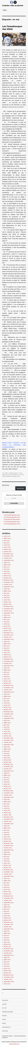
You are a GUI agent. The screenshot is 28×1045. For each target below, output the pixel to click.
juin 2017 (6, 777)
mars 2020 (7, 705)
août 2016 (7, 799)
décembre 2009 (8, 975)
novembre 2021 (8, 661)
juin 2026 (7, 540)
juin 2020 (7, 698)
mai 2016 (6, 806)
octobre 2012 (8, 900)
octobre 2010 (8, 953)
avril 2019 (7, 729)
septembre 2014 (9, 850)
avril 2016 (7, 808)
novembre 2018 (8, 740)
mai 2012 (6, 911)
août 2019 (7, 720)
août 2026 (7, 536)
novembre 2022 (8, 635)
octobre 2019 (8, 716)
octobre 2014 (8, 847)
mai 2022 (6, 648)
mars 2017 (7, 784)
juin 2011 (6, 935)
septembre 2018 (9, 744)
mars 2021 (7, 679)
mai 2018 (6, 753)
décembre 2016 (8, 790)
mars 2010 (7, 968)
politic (4, 1023)
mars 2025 (7, 573)
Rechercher (5, 485)
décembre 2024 (8, 580)
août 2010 (7, 957)
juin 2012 (6, 909)
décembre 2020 (8, 685)
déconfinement (16, 474)
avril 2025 (7, 571)
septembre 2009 (9, 981)
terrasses (14, 476)
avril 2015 (7, 834)
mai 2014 (6, 858)
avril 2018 (7, 755)
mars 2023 (7, 626)
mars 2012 (7, 916)
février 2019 (7, 733)
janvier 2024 (7, 604)
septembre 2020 (9, 692)
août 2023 (7, 615)
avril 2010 (7, 966)
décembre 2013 (8, 869)
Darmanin (8, 474)
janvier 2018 (7, 762)
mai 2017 (6, 779)
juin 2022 (7, 646)
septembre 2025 (9, 560)
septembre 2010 (9, 955)
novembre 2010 (8, 951)
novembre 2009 (9, 977)
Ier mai (22, 474)
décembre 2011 (8, 922)
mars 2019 (7, 731)
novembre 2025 (8, 556)
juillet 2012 (7, 907)
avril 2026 (7, 545)
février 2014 (7, 865)
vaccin (18, 476)
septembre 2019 (9, 718)
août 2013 (7, 878)
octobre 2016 (8, 795)
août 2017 (7, 773)
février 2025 (7, 575)
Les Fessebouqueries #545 (12, 27)
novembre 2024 (8, 582)
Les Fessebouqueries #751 (12, 521)
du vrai (4, 1008)
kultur (4, 1019)
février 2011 (7, 944)
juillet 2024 (7, 591)
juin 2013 (6, 883)
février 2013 (7, 891)
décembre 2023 (8, 606)
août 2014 (7, 852)
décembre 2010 (8, 948)
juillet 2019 (7, 722)
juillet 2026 (7, 538)
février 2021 (7, 681)
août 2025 (7, 562)
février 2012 (7, 918)
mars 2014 (7, 863)
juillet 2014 (7, 854)
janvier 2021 (7, 683)
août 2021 (7, 668)
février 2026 (7, 549)
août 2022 (7, 641)
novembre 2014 (8, 845)
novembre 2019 (8, 714)
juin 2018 (6, 751)
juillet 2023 (7, 617)
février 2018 (7, 760)
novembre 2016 (8, 793)
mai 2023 (6, 622)
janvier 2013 (7, 894)
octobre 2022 (8, 637)
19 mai (20, 473)
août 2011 (6, 931)
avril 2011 (6, 940)
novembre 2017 (8, 766)
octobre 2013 (8, 874)
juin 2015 (6, 830)
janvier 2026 (8, 551)
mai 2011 (6, 937)
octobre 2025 (8, 558)
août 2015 (7, 826)
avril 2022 (7, 650)
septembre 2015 (9, 823)
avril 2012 (7, 913)
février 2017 (7, 786)
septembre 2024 (9, 586)
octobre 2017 (8, 769)
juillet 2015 (7, 828)
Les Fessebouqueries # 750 (12, 524)
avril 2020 (7, 703)
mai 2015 (6, 832)
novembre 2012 (8, 898)
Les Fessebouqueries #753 (12, 515)
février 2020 (7, 707)
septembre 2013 (8, 876)
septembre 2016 (9, 797)
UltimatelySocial (14, 1044)
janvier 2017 (7, 788)
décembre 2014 (8, 843)
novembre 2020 (8, 687)
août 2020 (7, 694)
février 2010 (7, 970)
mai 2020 (6, 700)
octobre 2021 (8, 663)
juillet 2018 (7, 749)
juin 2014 (6, 856)
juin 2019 (6, 725)
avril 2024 (7, 597)
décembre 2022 (8, 632)
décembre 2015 (8, 817)
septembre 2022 (9, 639)
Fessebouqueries (13, 473)
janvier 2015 (7, 841)
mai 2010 (6, 964)
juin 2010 (6, 962)
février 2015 (7, 839)
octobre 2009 (8, 979)
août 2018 (7, 747)
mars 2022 (7, 652)
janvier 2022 (7, 657)
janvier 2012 (7, 920)
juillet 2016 (7, 801)
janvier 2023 (7, 630)
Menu (4, 10)
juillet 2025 (7, 564)
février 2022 (7, 654)
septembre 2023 (9, 613)
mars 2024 (7, 600)
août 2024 (7, 589)
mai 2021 (6, 674)
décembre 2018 (8, 738)
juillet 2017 (7, 775)
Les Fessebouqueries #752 (12, 517)
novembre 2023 (8, 608)
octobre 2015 (8, 821)
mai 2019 (6, 727)
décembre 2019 (8, 711)
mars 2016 (7, 810)
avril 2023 (7, 624)
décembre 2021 (8, 659)
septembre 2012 (9, 902)
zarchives (5, 1031)
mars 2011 (7, 942)
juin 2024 (7, 593)
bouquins (5, 1000)
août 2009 (7, 984)
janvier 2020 (7, 709)
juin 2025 (7, 567)
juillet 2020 (7, 696)
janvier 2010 (7, 973)
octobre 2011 (7, 926)
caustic (4, 1004)
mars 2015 (7, 837)
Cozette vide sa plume (12, 5)
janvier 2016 (7, 815)
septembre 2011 (8, 929)
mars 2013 (7, 889)
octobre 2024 (8, 584)
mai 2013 (6, 885)
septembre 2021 (9, 665)
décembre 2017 (8, 764)
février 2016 (7, 812)
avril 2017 (7, 782)
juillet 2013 (7, 880)
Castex (4, 474)
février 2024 (7, 602)
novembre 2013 (8, 872)
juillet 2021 (7, 670)
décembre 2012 (8, 896)
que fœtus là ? (6, 1027)
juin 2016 (6, 804)
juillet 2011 (7, 933)
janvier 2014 (7, 867)
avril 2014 (7, 861)
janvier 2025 (7, 578)
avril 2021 (7, 676)
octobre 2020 (8, 690)
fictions (4, 1015)
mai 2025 (6, 569)
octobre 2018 (8, 742)
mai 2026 (7, 543)
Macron (4, 476)
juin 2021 (6, 672)
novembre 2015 (8, 819)
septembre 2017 (8, 771)
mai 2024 (6, 595)
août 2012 (7, 905)
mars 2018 (7, 758)
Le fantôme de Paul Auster (12, 519)
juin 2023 (6, 619)
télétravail (9, 476)
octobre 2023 (8, 611)
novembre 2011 (8, 924)
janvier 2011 (7, 946)
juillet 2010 (7, 959)
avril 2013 (7, 887)
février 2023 (7, 628)
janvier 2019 (7, 736)
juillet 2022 (7, 643)
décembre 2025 (8, 554)
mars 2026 (7, 547)
